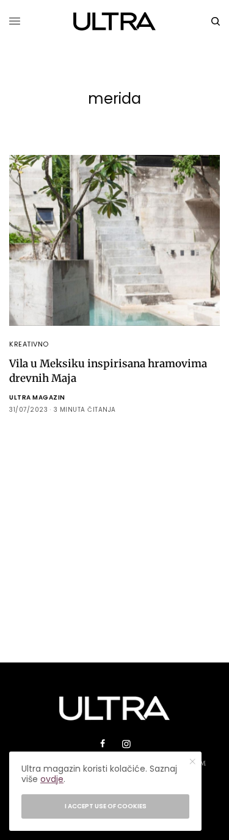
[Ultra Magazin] (114, 21)
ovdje (52, 779)
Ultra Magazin (37, 397)
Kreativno (29, 344)
